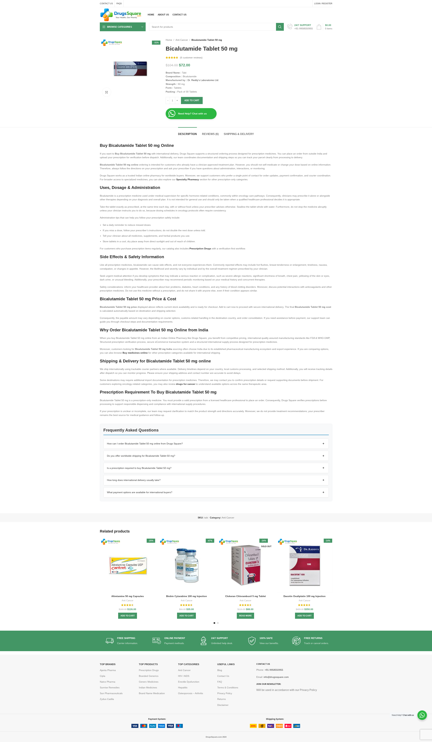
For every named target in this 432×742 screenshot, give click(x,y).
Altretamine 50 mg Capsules (127, 596)
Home (169, 40)
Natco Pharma (107, 681)
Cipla (102, 676)
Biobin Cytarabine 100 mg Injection (186, 596)
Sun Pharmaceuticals (111, 693)
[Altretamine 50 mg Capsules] (127, 565)
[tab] (187, 132)
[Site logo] (121, 14)
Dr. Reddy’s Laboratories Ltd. (203, 80)
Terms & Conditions (227, 687)
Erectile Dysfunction (188, 681)
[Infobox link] (300, 26)
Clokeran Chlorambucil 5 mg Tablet (245, 596)
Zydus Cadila (107, 699)
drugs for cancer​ (185, 384)
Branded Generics (148, 676)
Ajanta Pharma (108, 670)
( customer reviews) (191, 57)
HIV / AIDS (183, 676)
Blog (219, 670)
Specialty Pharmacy (187, 179)
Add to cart (191, 100)
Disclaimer (222, 705)
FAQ (219, 681)
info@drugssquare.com (276, 677)
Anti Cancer (182, 40)
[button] (216, 444)
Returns (221, 699)
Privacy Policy (224, 693)
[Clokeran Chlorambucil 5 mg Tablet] (245, 565)
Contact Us (223, 676)
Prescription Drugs (200, 248)
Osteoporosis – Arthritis (190, 693)
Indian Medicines (148, 687)
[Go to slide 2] (218, 623)
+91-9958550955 (274, 669)
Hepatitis (182, 687)
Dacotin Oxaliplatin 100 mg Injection (304, 596)
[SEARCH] (280, 27)
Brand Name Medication (152, 693)
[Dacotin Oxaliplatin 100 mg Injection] (304, 565)
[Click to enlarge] (106, 92)
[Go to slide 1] (214, 623)
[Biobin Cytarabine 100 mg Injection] (186, 565)
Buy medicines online (135, 352)
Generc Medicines (148, 681)
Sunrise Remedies (110, 687)
